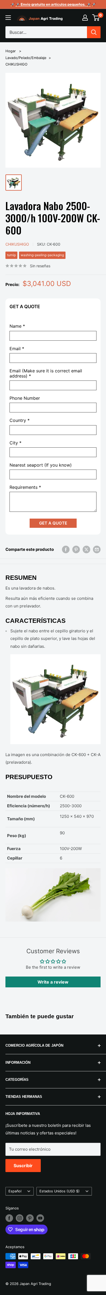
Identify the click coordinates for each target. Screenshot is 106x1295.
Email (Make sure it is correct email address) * (46, 373)
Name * (17, 326)
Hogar (10, 51)
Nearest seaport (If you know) (41, 465)
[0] (96, 17)
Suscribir (23, 1165)
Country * (20, 420)
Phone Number (25, 398)
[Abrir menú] (8, 17)
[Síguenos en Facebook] (9, 1218)
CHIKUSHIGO (16, 64)
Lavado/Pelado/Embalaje (25, 58)
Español (14, 1191)
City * (15, 442)
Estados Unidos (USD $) (59, 1191)
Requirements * (25, 487)
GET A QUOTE (53, 523)
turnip (11, 255)
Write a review (53, 982)
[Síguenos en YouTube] (40, 1218)
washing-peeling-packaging (42, 255)
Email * (17, 348)
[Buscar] (94, 32)
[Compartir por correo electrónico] (97, 549)
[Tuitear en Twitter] (86, 549)
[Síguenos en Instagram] (19, 1218)
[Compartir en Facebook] (66, 549)
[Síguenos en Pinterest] (30, 1218)
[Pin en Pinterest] (76, 549)
